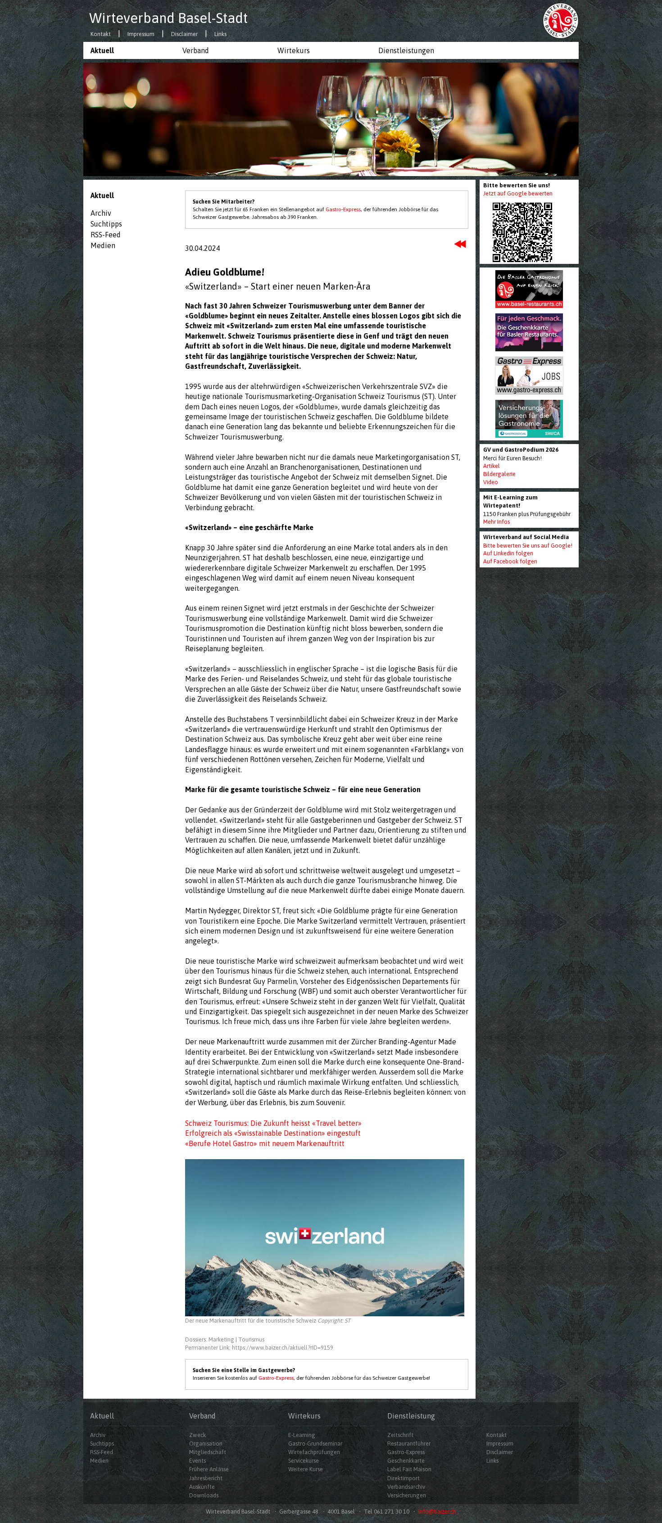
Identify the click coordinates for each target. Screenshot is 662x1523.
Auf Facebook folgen (510, 561)
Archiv (101, 213)
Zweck (197, 1435)
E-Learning (301, 1435)
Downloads (203, 1495)
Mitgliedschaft (207, 1452)
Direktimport (403, 1478)
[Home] (561, 20)
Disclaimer (184, 34)
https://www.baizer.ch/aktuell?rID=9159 (282, 1347)
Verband (195, 50)
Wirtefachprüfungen (314, 1452)
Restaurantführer (409, 1443)
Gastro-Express (343, 209)
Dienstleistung (411, 1416)
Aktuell (102, 50)
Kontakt (101, 34)
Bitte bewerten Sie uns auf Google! (527, 545)
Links (220, 34)
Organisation (205, 1443)
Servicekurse (303, 1460)
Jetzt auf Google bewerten (518, 193)
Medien (103, 245)
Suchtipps (106, 224)
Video (490, 482)
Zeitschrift (400, 1435)
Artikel (491, 465)
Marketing (221, 1339)
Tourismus (251, 1339)
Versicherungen (406, 1495)
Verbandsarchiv (406, 1486)
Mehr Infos (496, 521)
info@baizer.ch (437, 1511)
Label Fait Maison (409, 1469)
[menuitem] (129, 50)
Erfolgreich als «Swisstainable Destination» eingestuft (273, 1133)
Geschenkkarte (406, 1460)
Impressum (140, 34)
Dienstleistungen (406, 50)
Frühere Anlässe (209, 1469)
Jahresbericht (205, 1478)
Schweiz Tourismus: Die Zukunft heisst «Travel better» (273, 1123)
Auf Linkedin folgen (508, 553)
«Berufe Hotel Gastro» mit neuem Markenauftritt (265, 1143)
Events (197, 1460)
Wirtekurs (293, 50)
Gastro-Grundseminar (315, 1443)
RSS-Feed (106, 235)
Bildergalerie (499, 474)
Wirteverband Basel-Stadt (168, 18)
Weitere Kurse (305, 1469)
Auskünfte (202, 1486)
